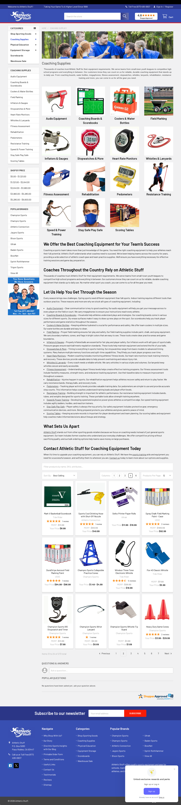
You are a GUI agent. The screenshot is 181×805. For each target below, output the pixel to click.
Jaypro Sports (17, 232)
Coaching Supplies (19, 39)
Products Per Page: (152, 475)
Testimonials (50, 774)
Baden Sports (16, 250)
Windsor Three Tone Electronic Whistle (124, 571)
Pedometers (16, 137)
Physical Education (19, 44)
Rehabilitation (17, 132)
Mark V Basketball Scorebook (57, 513)
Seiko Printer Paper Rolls (124, 513)
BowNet (14, 255)
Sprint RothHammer (19, 261)
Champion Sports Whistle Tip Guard (124, 628)
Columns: (106, 475)
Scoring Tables (17, 161)
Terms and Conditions (54, 759)
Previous (105, 653)
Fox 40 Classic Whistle (157, 570)
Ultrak (13, 244)
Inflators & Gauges (19, 103)
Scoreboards (16, 55)
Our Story (48, 740)
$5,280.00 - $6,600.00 (20, 199)
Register (169, 6)
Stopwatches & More (20, 108)
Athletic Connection (19, 226)
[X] (16, 765)
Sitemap (48, 784)
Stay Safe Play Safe (19, 155)
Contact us (114, 457)
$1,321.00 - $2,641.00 (20, 182)
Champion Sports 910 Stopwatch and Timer (58, 628)
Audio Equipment (18, 76)
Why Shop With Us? (53, 735)
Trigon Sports (16, 267)
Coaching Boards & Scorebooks (19, 84)
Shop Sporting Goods (20, 33)
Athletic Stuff (50, 432)
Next (167, 653)
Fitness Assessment (20, 126)
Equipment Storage (20, 50)
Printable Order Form (53, 754)
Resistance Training (19, 143)
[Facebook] (10, 765)
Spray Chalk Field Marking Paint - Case (157, 515)
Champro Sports (18, 221)
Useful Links (49, 764)
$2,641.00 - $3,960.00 (20, 188)
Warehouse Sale (18, 61)
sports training (139, 454)
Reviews (48, 779)
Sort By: (47, 475)
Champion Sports (18, 215)
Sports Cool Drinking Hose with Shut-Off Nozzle (90, 515)
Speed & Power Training (21, 149)
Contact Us (49, 769)
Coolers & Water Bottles (21, 91)
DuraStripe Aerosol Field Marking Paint (57, 571)
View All (14, 273)
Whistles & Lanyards (20, 120)
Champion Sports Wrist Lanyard (91, 628)
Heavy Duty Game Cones (157, 626)
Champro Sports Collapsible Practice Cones (91, 571)
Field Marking (16, 97)
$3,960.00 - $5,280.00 (20, 193)
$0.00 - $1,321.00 (18, 176)
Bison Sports (16, 238)
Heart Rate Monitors (20, 114)
